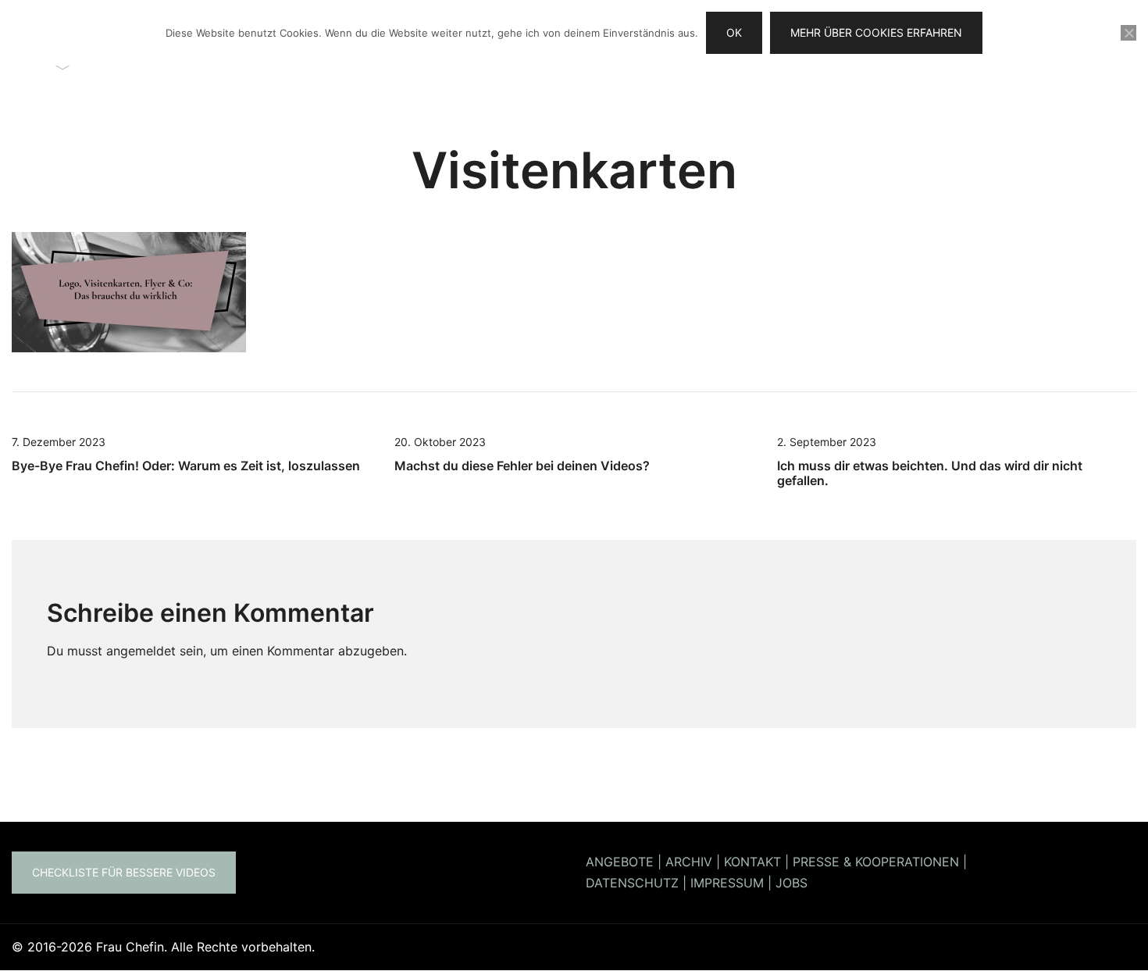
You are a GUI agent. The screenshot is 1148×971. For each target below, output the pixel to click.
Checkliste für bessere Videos (124, 872)
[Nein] (1128, 33)
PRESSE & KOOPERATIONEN (876, 861)
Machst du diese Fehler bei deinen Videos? (522, 465)
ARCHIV (688, 861)
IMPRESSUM (727, 883)
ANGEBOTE (620, 861)
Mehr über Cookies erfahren (876, 32)
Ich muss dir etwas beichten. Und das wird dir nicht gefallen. (929, 473)
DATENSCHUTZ (632, 883)
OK (734, 32)
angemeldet (141, 651)
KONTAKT (752, 861)
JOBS (791, 883)
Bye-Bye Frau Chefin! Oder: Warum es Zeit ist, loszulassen (186, 465)
